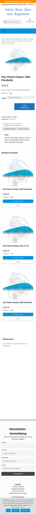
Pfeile (12, 39)
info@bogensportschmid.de (11, 4)
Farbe (4, 98)
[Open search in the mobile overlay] (12, 21)
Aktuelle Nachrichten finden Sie (18, 1)
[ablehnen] (34, 506)
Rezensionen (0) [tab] (23, 129)
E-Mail (3, 465)
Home (9, 9)
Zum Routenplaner (18, 497)
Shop (18, 9)
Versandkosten (14, 90)
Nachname (4, 457)
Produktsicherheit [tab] (9, 129)
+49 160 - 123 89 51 (27, 4)
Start (2, 39)
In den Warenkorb (24, 106)
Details (18, 205)
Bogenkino (21, 14)
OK (8, 510)
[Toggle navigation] (4, 31)
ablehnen (15, 510)
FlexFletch (20, 41)
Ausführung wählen (18, 201)
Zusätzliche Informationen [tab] (12, 125)
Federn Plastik (11, 41)
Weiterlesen (25, 510)
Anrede (3, 442)
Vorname (4, 450)
